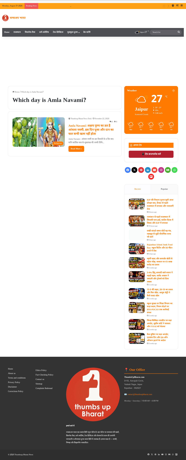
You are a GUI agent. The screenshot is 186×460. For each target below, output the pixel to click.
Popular (164, 189)
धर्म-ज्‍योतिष (44, 32)
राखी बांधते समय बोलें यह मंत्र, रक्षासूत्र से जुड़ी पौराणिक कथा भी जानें (159, 234)
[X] (134, 170)
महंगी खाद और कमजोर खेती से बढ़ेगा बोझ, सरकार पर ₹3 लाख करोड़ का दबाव (159, 261)
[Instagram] (161, 170)
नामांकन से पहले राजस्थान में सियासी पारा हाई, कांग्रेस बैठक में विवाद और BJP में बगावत (160, 220)
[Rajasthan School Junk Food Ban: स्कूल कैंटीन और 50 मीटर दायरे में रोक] (137, 248)
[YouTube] (154, 170)
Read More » (76, 148)
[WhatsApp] (174, 170)
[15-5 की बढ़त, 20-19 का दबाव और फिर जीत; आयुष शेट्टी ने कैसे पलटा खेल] (137, 293)
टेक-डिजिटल (58, 32)
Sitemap (39, 384)
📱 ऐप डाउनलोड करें (151, 154)
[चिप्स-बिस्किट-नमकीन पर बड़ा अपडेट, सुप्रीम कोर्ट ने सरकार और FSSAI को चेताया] (137, 324)
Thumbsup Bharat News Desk (81, 119)
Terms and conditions (17, 378)
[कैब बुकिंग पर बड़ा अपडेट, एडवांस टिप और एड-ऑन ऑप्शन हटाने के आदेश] (137, 338)
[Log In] (173, 6)
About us (11, 373)
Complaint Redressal (44, 388)
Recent (137, 189)
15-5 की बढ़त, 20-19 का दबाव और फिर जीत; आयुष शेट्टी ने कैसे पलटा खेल (160, 292)
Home (6, 32)
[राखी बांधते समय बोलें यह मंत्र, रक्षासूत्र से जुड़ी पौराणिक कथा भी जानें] (137, 234)
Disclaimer (12, 387)
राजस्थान (17, 32)
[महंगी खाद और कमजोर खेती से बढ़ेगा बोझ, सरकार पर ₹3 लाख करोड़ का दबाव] (137, 262)
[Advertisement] (93, 61)
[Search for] (179, 32)
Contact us (40, 379)
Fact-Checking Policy (44, 375)
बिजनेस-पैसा (30, 32)
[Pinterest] (141, 170)
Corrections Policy (15, 391)
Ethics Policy (41, 370)
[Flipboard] (151, 177)
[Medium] (168, 170)
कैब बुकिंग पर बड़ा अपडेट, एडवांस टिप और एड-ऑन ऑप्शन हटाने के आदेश (158, 337)
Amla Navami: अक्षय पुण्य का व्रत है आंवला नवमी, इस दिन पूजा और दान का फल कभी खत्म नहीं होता (91, 130)
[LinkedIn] (148, 170)
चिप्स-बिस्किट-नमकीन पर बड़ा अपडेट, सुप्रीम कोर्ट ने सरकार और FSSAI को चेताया (159, 323)
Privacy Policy (14, 382)
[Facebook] (128, 170)
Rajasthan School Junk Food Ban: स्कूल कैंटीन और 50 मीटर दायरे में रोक (159, 247)
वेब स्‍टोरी (86, 32)
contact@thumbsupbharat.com (139, 394)
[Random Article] (177, 6)
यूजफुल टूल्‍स (72, 32)
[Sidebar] (181, 6)
